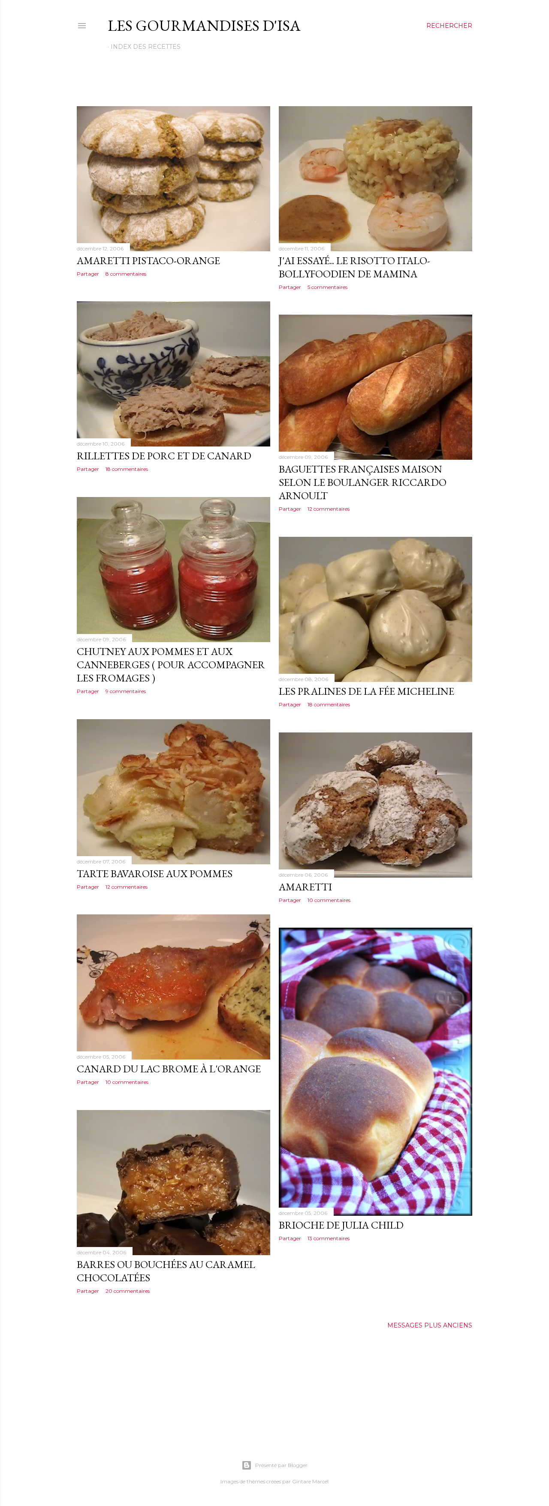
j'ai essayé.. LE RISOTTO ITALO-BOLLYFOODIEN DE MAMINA (354, 267)
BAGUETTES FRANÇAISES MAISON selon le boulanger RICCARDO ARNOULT (362, 482)
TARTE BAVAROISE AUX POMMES (154, 873)
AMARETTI (305, 886)
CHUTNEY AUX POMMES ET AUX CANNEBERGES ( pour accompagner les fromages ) (171, 665)
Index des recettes (146, 47)
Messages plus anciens (429, 1325)
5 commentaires (327, 287)
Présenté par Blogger (281, 1465)
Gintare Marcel (310, 1481)
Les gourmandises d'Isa (204, 25)
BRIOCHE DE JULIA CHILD (341, 1225)
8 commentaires (126, 274)
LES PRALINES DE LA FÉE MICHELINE (366, 691)
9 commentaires (126, 691)
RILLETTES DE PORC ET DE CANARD (164, 455)
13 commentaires (329, 1238)
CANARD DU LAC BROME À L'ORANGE (169, 1068)
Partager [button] (88, 274)
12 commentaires (329, 509)
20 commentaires (128, 1291)
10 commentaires (329, 900)
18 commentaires (127, 469)
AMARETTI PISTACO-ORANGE (148, 260)
